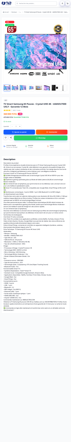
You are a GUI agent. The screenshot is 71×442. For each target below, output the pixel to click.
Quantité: (6, 126)
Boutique (14, 12)
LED (20, 12)
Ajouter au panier (20, 132)
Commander (53, 132)
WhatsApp (41, 138)
